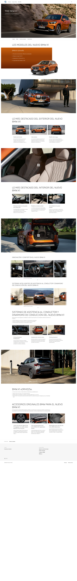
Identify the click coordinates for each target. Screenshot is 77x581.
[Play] (38, 268)
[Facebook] (6, 458)
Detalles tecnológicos (23, 39)
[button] (38, 96)
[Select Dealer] (72, 2)
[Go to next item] (66, 268)
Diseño (17, 39)
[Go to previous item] (11, 268)
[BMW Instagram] (5, 458)
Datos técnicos (30, 39)
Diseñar (13, 39)
